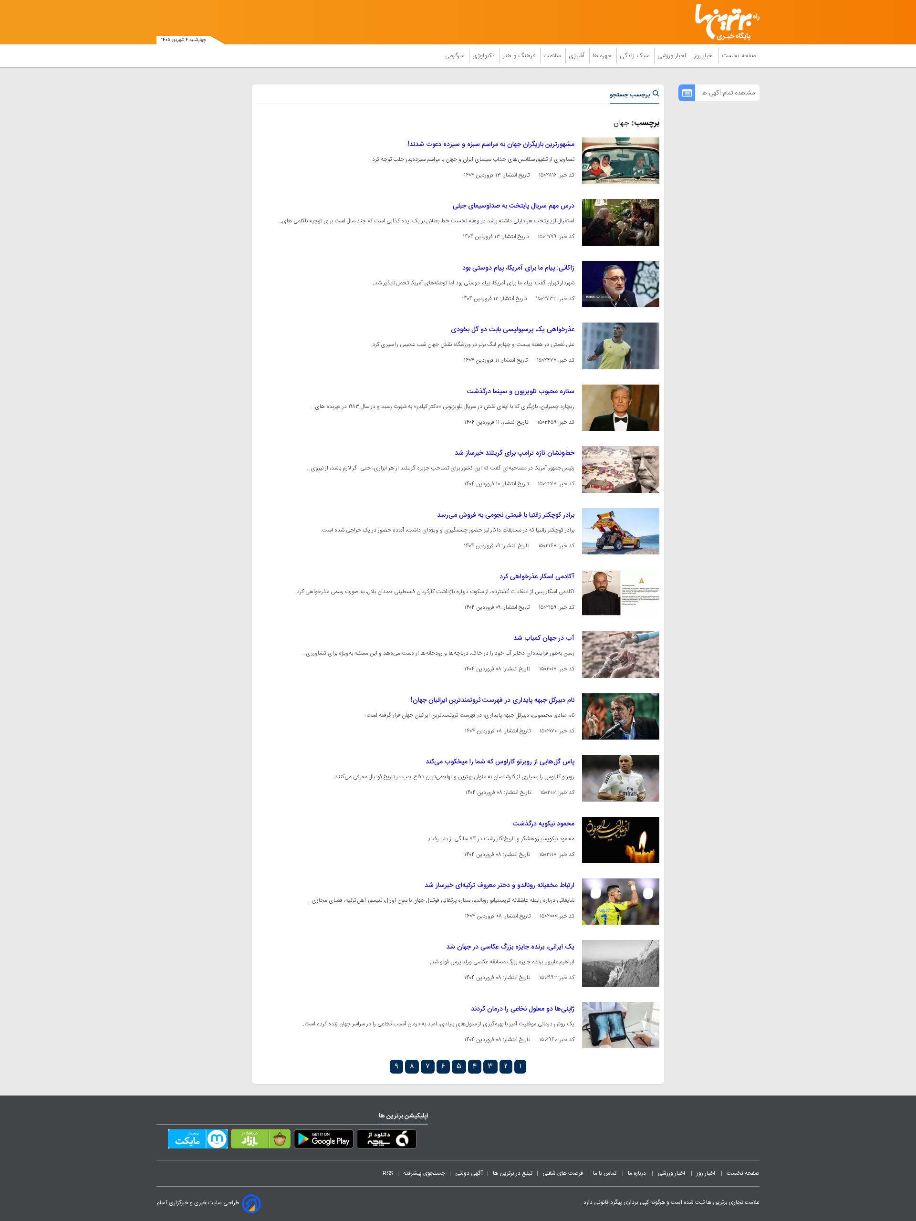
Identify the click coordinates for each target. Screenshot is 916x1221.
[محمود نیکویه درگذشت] (620, 840)
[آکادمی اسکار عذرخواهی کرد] (620, 593)
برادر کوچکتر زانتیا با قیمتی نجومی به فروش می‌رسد (505, 515)
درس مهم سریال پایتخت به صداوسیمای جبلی (513, 206)
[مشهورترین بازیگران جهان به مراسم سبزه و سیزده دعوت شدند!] (620, 160)
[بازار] (261, 1140)
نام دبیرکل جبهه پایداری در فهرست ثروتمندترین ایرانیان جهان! (492, 700)
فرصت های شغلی (562, 1173)
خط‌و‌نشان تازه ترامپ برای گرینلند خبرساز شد (514, 453)
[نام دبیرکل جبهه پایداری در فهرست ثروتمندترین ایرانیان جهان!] (620, 716)
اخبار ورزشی (672, 56)
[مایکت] (198, 1140)
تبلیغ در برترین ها (512, 1173)
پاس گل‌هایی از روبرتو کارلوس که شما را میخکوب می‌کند (500, 762)
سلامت (552, 56)
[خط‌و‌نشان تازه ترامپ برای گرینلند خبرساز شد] (620, 469)
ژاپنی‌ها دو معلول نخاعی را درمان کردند (522, 1009)
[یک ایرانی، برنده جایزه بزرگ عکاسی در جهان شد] (620, 963)
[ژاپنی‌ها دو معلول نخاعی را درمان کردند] (620, 1025)
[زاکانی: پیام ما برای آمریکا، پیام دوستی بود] (620, 284)
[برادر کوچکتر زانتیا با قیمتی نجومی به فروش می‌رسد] (620, 531)
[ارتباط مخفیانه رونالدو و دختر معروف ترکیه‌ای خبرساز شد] (620, 901)
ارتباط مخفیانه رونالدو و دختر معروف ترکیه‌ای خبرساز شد (499, 885)
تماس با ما (605, 1173)
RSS (388, 1173)
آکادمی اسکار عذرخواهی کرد (537, 577)
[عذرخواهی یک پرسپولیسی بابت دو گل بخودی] (620, 346)
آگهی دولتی (469, 1173)
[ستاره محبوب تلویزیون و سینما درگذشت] (620, 408)
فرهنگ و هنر (520, 56)
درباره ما (637, 1173)
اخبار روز (705, 56)
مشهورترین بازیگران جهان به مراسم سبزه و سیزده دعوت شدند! (490, 144)
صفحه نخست (739, 56)
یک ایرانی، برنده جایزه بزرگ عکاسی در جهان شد (510, 947)
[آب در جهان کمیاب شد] (620, 654)
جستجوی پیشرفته (424, 1173)
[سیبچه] (386, 1140)
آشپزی (577, 56)
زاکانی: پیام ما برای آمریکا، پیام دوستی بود (518, 268)
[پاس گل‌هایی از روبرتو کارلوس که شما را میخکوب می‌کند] (620, 778)
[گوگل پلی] (324, 1140)
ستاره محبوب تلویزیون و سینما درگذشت (520, 391)
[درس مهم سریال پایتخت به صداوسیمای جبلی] (620, 222)
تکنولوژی (484, 56)
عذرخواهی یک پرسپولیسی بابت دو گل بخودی (512, 329)
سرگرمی (455, 56)
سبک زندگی (635, 56)
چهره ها (603, 56)
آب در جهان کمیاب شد (543, 638)
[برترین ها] (723, 22)
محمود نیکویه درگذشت (543, 824)
